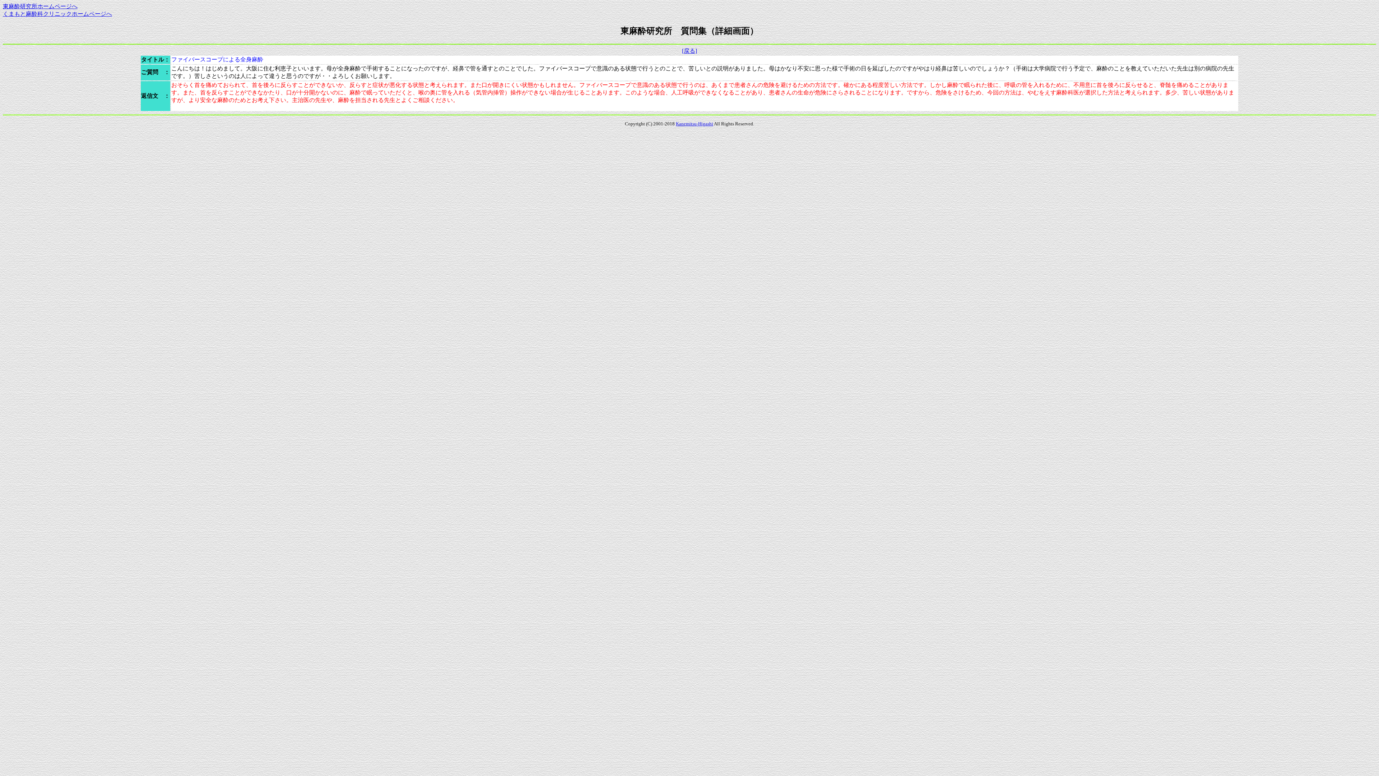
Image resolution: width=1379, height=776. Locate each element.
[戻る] (689, 51)
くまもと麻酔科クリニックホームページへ (57, 14)
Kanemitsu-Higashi (694, 123)
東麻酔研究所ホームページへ (40, 6)
